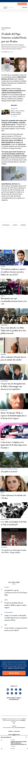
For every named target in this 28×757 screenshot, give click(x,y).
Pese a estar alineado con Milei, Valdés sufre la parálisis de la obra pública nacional (13, 330)
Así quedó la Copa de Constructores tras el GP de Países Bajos (15, 592)
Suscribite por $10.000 (22, 4)
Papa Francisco (6, 225)
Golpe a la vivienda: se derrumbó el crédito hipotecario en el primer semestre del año (15, 617)
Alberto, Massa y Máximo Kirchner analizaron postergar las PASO (17, 112)
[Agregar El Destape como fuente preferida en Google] (14, 54)
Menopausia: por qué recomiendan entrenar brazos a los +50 (14, 301)
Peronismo (23, 225)
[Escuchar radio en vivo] (2, 7)
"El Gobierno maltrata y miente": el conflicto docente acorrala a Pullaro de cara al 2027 (13, 272)
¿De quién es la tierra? (9, 471)
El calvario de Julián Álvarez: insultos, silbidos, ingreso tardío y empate (15, 605)
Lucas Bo (14, 116)
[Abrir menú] (2, 4)
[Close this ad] (27, 749)
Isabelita (15, 225)
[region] (14, 22)
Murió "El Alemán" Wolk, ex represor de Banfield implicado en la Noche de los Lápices (13, 416)
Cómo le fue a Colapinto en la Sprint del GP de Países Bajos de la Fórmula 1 (14, 445)
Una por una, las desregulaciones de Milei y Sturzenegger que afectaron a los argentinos (13, 386)
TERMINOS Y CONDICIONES (14, 731)
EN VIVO (25, 7)
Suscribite (14, 673)
